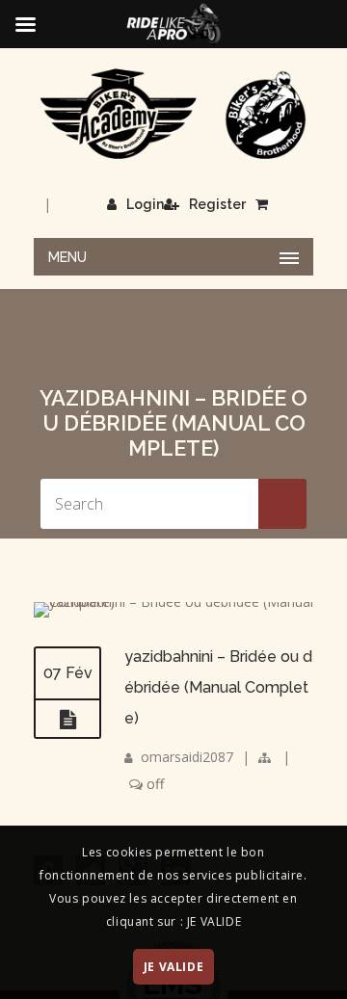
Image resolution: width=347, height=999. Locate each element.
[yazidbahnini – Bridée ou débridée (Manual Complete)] (173, 601)
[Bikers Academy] (173, 114)
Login (145, 204)
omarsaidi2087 (187, 757)
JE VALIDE (173, 967)
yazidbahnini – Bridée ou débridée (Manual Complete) (218, 687)
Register (217, 204)
